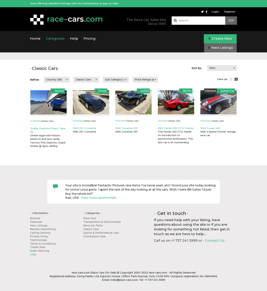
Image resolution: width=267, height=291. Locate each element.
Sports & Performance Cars (101, 232)
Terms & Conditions (43, 243)
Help (74, 39)
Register (229, 11)
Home (35, 39)
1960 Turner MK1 (210, 128)
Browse (35, 218)
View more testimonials (98, 197)
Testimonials (38, 240)
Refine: (34, 79)
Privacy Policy (39, 236)
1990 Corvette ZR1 (126, 128)
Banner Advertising (43, 229)
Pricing (90, 39)
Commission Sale (94, 236)
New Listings (221, 48)
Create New (221, 39)
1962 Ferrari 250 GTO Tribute (176, 128)
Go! (231, 20)
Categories (55, 39)
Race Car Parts (93, 225)
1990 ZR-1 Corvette (84, 128)
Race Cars (89, 218)
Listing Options (40, 232)
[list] (231, 79)
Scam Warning (39, 250)
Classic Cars (91, 229)
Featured (36, 221)
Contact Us (214, 241)
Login (215, 11)
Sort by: (197, 68)
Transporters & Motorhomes (102, 221)
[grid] (236, 79)
